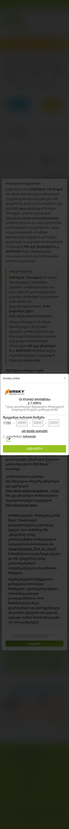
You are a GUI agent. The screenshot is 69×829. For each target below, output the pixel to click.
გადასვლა (34, 448)
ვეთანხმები (21, 436)
